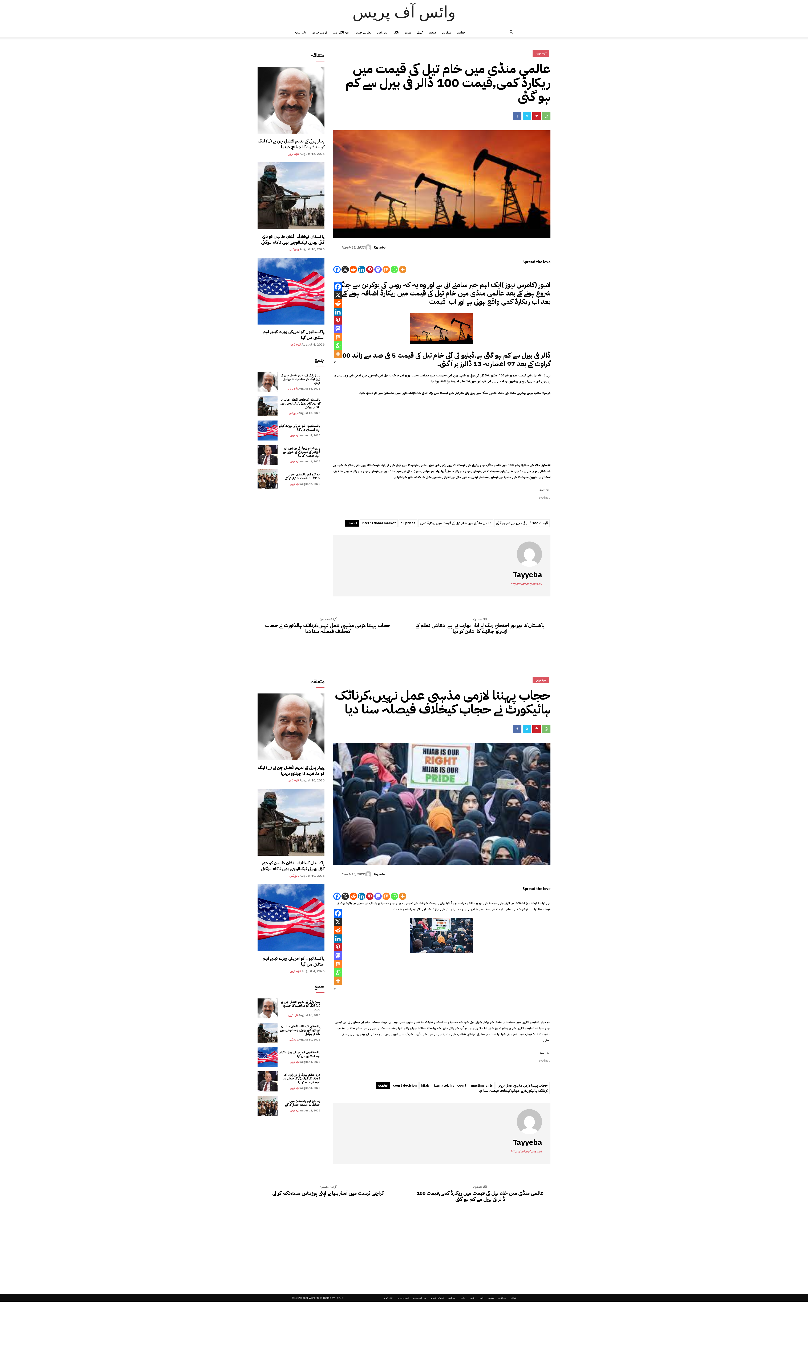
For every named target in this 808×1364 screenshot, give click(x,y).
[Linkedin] (361, 269)
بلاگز (396, 32)
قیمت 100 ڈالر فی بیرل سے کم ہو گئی (522, 523)
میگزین (446, 32)
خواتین (461, 32)
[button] (511, 33)
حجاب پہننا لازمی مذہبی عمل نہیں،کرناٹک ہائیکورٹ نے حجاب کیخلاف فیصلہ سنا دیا (328, 629)
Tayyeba (379, 247)
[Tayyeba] (369, 247)
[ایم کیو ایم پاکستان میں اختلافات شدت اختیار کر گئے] (268, 479)
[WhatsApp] (546, 116)
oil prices (408, 523)
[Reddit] (353, 269)
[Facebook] (517, 116)
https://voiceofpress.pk (526, 584)
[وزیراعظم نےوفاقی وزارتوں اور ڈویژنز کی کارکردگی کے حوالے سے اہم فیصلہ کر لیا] (268, 455)
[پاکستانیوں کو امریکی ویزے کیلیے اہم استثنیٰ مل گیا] (291, 291)
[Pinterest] (536, 116)
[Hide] (334, 362)
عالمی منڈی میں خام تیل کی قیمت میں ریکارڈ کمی (456, 523)
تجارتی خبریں (363, 32)
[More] (402, 269)
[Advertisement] (441, 431)
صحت (432, 32)
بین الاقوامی (341, 32)
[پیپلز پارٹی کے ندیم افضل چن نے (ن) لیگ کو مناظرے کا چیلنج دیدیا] (291, 100)
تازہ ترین (300, 32)
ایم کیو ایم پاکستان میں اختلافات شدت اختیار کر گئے (302, 476)
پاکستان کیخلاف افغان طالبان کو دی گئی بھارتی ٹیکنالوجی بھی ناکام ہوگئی (292, 239)
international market (379, 523)
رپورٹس (382, 32)
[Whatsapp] (394, 269)
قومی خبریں (319, 32)
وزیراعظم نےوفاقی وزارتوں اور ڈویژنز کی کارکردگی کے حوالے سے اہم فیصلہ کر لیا (301, 452)
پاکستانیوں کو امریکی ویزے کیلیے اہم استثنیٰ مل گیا (293, 335)
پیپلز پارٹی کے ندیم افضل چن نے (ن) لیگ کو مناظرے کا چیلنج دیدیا (291, 144)
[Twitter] (527, 116)
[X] (345, 269)
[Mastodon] (378, 269)
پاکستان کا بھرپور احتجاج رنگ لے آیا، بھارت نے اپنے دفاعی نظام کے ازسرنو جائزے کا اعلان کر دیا (480, 629)
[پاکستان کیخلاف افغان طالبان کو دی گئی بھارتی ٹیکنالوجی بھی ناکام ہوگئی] (291, 195)
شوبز (408, 32)
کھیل (420, 32)
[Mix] (386, 269)
